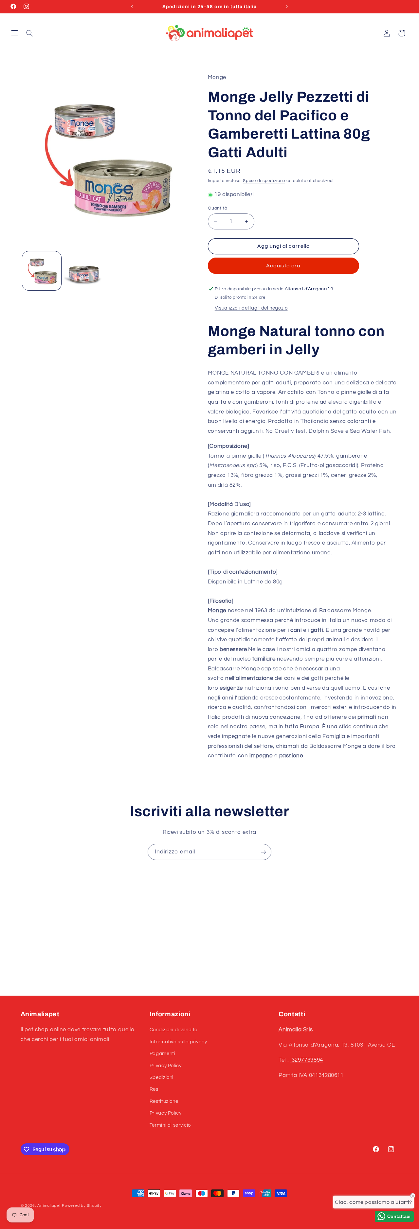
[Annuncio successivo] (287, 6)
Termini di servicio (170, 1125)
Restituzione (164, 1101)
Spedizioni (161, 1077)
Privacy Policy (166, 1065)
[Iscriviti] (263, 852)
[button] (14, 33)
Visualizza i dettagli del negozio (251, 308)
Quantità (217, 208)
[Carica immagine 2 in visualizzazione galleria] (83, 270)
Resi (155, 1089)
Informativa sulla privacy (178, 1041)
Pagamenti (162, 1053)
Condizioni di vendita (174, 1030)
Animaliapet (49, 1205)
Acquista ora (283, 265)
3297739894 (306, 1060)
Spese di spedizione (264, 181)
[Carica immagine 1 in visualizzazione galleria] (41, 270)
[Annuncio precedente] (132, 6)
